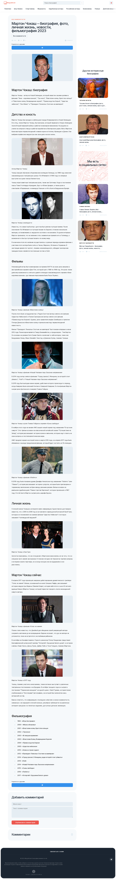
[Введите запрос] (63, 3)
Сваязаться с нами (57, 851)
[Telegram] (111, 3)
